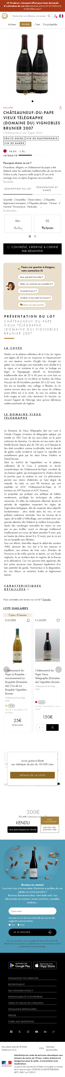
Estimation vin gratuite (23, 978)
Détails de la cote (32, 775)
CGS (41, 1048)
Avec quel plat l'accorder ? (31, 277)
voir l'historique (50, 820)
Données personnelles (52, 1048)
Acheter (12, 24)
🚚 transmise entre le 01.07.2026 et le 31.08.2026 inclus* (32, 5)
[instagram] (28, 1031)
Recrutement (16, 984)
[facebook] (11, 1031)
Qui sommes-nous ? (20, 990)
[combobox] (41, 727)
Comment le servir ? (28, 290)
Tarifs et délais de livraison (26, 1002)
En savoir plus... (10, 210)
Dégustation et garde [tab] (47, 189)
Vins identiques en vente (22, 829)
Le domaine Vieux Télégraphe (23, 416)
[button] (31, 64)
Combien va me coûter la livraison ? (35, 297)
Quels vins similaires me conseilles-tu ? (36, 283)
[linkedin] (45, 1031)
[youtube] (36, 1031)
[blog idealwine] (53, 1031)
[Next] (58, 669)
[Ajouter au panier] (52, 727)
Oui (13, 924)
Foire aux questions (21, 1021)
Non (22, 924)
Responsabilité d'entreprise (25, 996)
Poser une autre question (34, 304)
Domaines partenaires (22, 1009)
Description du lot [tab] (17, 188)
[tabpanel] (32, 205)
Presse (12, 1015)
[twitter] (19, 1031)
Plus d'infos (8, 181)
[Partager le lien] (60, 107)
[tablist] (32, 189)
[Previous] (6, 669)
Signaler (46, 599)
